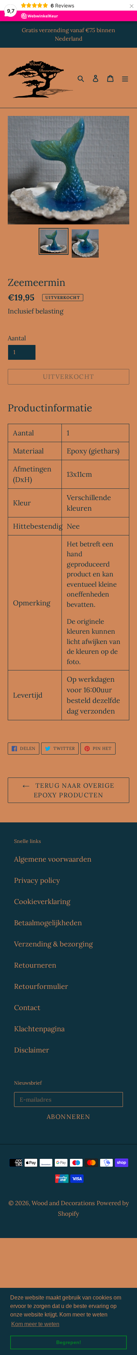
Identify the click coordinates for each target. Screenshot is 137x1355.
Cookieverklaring (42, 901)
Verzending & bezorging (53, 943)
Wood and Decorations (63, 1203)
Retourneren (35, 965)
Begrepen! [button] (68, 1342)
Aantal (17, 338)
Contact (27, 1007)
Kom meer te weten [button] (35, 1324)
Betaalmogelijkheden (48, 922)
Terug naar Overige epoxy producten (73, 790)
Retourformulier (41, 986)
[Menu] (125, 78)
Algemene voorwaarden (52, 859)
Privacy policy (37, 880)
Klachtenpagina (39, 1028)
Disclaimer (31, 1049)
